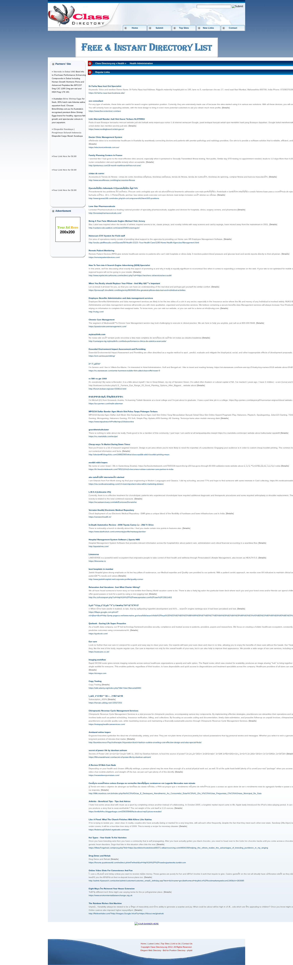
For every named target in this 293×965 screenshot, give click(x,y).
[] (226, 108)
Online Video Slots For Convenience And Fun (111, 870)
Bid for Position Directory (174, 950)
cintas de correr (96, 173)
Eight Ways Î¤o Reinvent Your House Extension (112, 889)
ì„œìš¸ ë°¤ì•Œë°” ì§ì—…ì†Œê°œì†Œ (106, 696)
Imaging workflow (97, 660)
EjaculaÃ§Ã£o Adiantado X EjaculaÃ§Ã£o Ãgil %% (113, 188)
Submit (159, 28)
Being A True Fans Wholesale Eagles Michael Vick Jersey (117, 221)
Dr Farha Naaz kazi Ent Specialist (105, 86)
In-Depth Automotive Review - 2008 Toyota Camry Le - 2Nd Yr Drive (121, 525)
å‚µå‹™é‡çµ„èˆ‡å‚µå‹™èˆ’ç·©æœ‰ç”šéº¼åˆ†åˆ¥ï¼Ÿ (114, 605)
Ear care (93, 641)
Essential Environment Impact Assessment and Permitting (117, 349)
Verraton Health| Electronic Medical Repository (111, 510)
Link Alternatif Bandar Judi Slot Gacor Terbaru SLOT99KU (117, 119)
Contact (233, 28)
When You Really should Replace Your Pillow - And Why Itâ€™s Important (124, 283)
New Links (208, 28)
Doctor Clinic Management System (105, 137)
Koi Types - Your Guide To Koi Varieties (108, 838)
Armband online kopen (100, 732)
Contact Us (187, 943)
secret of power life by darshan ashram (108, 750)
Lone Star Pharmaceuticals (102, 206)
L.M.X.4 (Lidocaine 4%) (100, 492)
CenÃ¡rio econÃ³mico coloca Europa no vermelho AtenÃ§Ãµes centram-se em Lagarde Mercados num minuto (142, 783)
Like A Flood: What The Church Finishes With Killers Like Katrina (120, 819)
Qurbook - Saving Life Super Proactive (107, 623)
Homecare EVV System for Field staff (107, 236)
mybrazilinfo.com (97, 334)
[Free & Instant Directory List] (146, 57)
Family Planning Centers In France (105, 155)
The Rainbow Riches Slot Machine (105, 903)
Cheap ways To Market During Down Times (109, 444)
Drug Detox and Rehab (99, 856)
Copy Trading (95, 681)
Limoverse (94, 554)
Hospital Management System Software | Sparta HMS (114, 539)
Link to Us (175, 943)
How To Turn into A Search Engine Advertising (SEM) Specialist (119, 265)
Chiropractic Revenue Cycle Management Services (113, 711)
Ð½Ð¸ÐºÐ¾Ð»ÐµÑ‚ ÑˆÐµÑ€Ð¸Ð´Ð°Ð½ (106, 397)
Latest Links (153, 943)
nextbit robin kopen (98, 462)
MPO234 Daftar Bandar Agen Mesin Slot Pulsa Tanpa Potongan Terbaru (123, 411)
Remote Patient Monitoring (101, 250)
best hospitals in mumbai (101, 569)
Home (135, 28)
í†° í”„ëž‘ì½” (94, 364)
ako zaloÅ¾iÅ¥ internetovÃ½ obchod (106, 477)
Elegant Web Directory (151, 950)
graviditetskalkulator (99, 430)
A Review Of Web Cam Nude (102, 765)
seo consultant (96, 101)
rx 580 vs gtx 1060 (98, 379)
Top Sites (184, 28)
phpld (189, 950)
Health (121, 63)
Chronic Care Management (101, 320)
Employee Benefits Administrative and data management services (121, 298)
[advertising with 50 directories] (67, 241)
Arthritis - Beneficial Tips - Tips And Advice (110, 801)
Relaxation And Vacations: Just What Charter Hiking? (114, 587)
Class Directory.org (105, 63)
